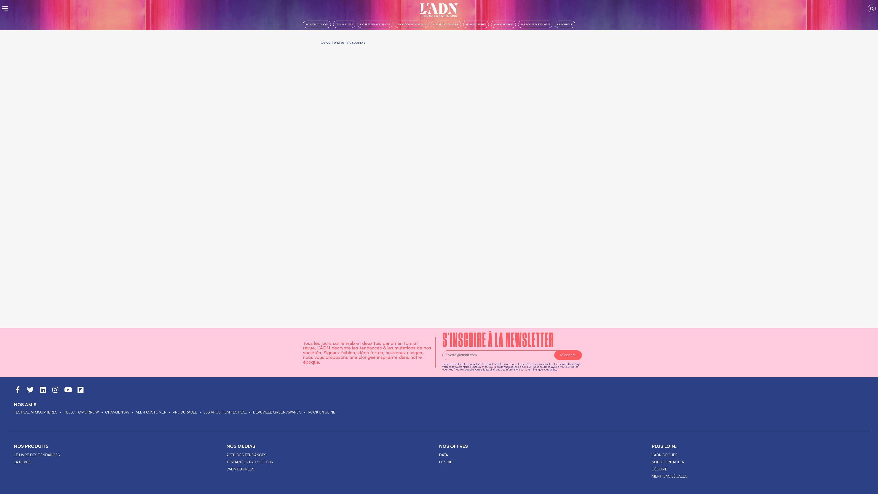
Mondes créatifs (476, 24)
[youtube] (68, 391)
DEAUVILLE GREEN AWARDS (277, 412)
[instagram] (55, 391)
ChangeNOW (117, 412)
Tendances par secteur (249, 462)
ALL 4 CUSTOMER (151, 412)
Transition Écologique (411, 24)
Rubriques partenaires (535, 24)
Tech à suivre (344, 24)
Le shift (446, 462)
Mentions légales (669, 476)
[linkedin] (43, 391)
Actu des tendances (246, 455)
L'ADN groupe (664, 455)
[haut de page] (870, 488)
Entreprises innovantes (375, 24)
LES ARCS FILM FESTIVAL (225, 412)
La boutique (565, 24)
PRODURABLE (185, 412)
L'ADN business (240, 469)
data (443, 455)
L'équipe (659, 469)
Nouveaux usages (316, 24)
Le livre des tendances (37, 455)
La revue (22, 462)
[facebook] (17, 391)
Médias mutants (503, 24)
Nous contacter (668, 462)
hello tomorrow (81, 412)
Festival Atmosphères (35, 412)
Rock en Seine (321, 412)
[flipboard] (80, 391)
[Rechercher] (872, 8)
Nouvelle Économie (445, 24)
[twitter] (30, 391)
